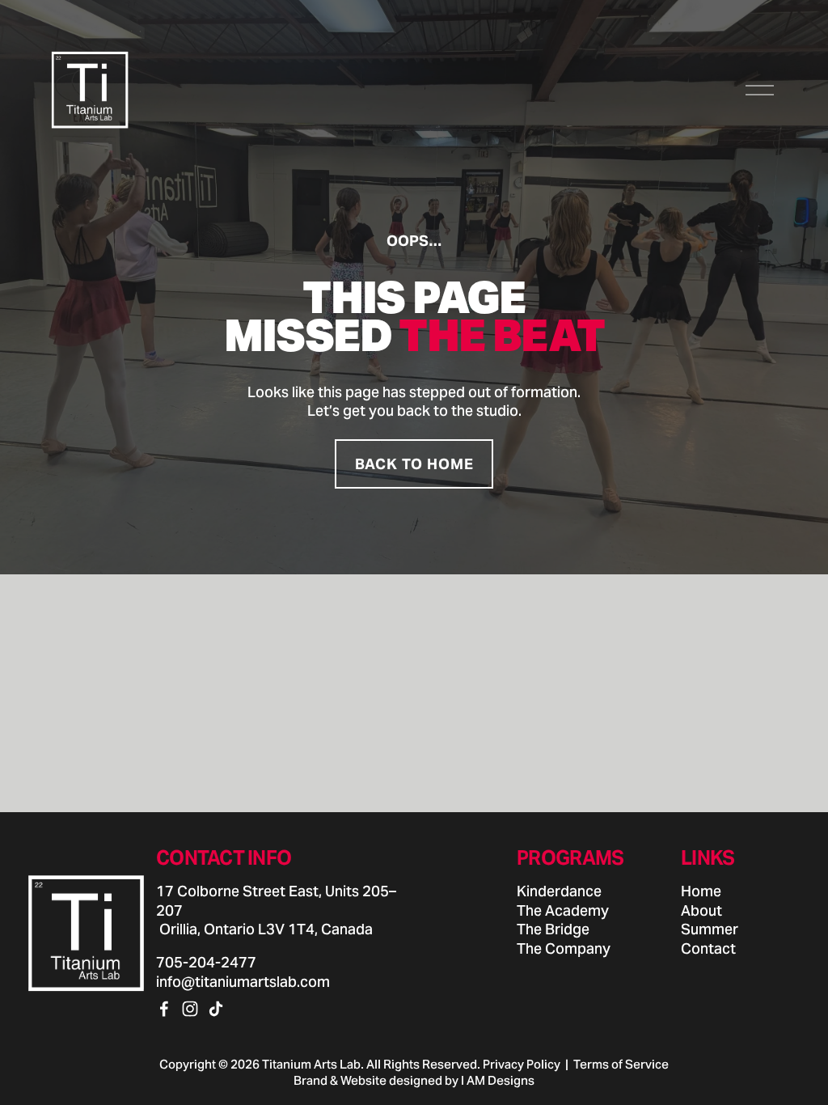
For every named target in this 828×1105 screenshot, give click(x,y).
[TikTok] (216, 1009)
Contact (708, 948)
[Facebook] (164, 1009)
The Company (563, 948)
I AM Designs (497, 1080)
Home (701, 891)
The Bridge (553, 929)
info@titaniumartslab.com (243, 981)
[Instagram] (190, 1009)
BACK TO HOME (414, 464)
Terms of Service (621, 1064)
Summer (709, 929)
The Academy (563, 910)
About (701, 910)
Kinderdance (559, 891)
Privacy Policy (521, 1064)
